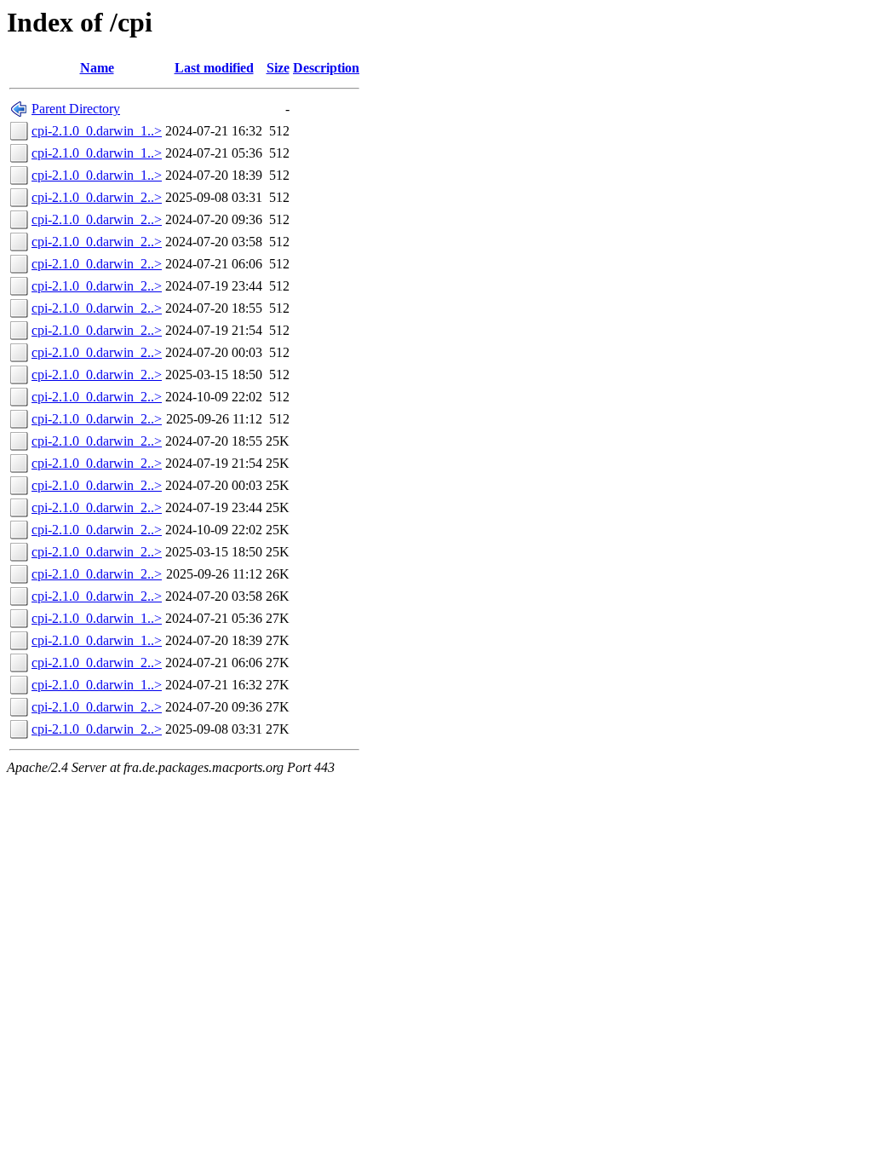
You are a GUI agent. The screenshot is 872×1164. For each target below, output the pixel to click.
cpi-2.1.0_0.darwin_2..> (97, 197)
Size (278, 68)
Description (326, 68)
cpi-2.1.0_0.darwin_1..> (97, 131)
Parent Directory (76, 108)
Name (97, 68)
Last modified (214, 68)
